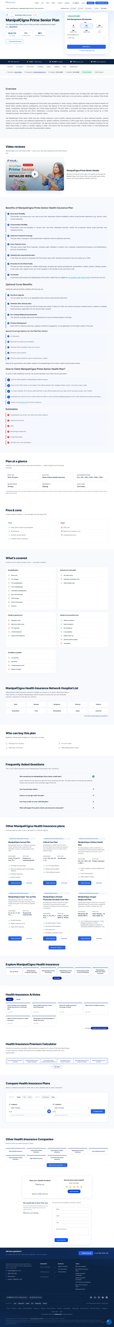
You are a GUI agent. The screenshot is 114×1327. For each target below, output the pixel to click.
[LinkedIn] (106, 1297)
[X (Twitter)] (95, 1297)
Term (48, 3)
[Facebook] (91, 1297)
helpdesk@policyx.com (14, 1270)
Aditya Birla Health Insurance (36, 1151)
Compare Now (98, 1111)
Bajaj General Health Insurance (78, 1151)
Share (97, 8)
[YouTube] (102, 1297)
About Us (14, 1308)
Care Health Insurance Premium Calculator (65, 1061)
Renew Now (55, 1311)
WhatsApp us (11, 1276)
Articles (60, 3)
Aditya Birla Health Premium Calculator (98, 1061)
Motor (54, 3)
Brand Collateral (27, 1308)
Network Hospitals (81, 1266)
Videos (49, 66)
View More (57, 978)
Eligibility (56, 66)
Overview (10, 66)
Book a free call (102, 3)
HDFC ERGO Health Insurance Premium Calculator (82, 1061)
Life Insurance (62, 1271)
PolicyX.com (23, 402)
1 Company (13, 1104)
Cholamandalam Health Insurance (15, 1158)
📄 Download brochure (14, 41)
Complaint (104, 1308)
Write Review (67, 1308)
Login (60, 1311)
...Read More (12, 27)
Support (67, 3)
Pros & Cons (30, 66)
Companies (46, 1097)
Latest (9, 999)
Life (42, 3)
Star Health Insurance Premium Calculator (15, 1061)
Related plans (74, 66)
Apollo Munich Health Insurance (57, 1151)
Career (20, 1308)
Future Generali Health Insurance (57, 1158)
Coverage (40, 66)
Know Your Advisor (95, 1308)
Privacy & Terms (51, 1308)
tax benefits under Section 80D (79, 277)
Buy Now (90, 3)
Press (8, 1308)
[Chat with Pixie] (109, 1322)
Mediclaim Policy (80, 1289)
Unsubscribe (75, 1308)
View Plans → (86, 46)
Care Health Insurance (98, 1151)
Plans (53, 1097)
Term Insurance (62, 1269)
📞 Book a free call (14, 883)
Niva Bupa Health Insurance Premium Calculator (31, 1061)
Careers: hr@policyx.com (15, 1279)
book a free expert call (88, 50)
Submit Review (74, 1191)
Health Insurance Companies (80, 1274)
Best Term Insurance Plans (81, 1285)
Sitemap (43, 1308)
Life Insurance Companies (83, 1282)
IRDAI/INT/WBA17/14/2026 (36, 1318)
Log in (83, 3)
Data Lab (59, 1308)
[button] (35, 174)
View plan (29, 883)
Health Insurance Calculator (80, 1278)
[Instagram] (98, 1297)
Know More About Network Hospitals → (96, 716)
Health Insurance (63, 1266)
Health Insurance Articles (99, 1028)
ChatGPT (74, 8)
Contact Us (36, 1308)
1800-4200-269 (12, 1273)
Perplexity (89, 8)
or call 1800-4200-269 (101, 1253)
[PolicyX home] (12, 3)
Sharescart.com (84, 1308)
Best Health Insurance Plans (82, 1270)
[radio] (73, 26)
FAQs (64, 66)
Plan (10, 1111)
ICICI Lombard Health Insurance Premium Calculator (49, 1061)
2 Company (57, 1104)
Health (37, 3)
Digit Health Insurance (36, 1158)
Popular (18, 999)
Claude (81, 8)
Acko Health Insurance (15, 1151)
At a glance (19, 66)
